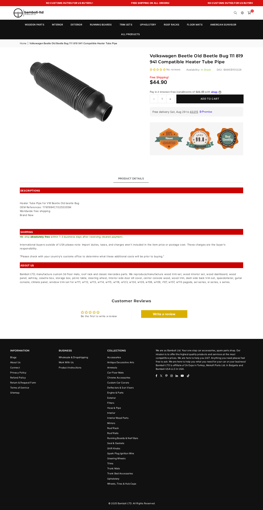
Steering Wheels (116, 458)
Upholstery (113, 478)
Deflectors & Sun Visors (120, 387)
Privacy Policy (18, 372)
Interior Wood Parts (117, 417)
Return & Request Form (23, 382)
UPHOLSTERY (148, 24)
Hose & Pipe (114, 407)
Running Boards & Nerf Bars (122, 438)
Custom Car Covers (118, 382)
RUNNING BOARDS (101, 24)
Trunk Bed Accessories (120, 473)
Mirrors (111, 423)
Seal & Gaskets (115, 443)
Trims (110, 463)
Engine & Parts (115, 392)
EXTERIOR (76, 24)
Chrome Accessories (118, 377)
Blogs (13, 357)
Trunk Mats (113, 468)
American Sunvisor (223, 24)
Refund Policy (18, 377)
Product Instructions (70, 367)
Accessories (114, 357)
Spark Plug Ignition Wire (120, 453)
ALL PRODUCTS (130, 34)
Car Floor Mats (115, 372)
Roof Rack (113, 428)
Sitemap (14, 392)
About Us (15, 362)
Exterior (111, 397)
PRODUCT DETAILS (131, 178)
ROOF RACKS (171, 24)
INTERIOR (57, 24)
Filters (110, 402)
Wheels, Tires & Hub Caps (121, 483)
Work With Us (66, 362)
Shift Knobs (113, 448)
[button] (249, 12)
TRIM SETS (126, 24)
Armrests (112, 367)
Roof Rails (113, 433)
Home (23, 43)
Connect (15, 367)
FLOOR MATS (195, 24)
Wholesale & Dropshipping (73, 357)
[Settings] (242, 12)
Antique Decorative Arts (120, 362)
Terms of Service (19, 387)
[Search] (235, 12)
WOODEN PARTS (34, 24)
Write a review (164, 314)
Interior (111, 412)
